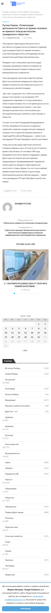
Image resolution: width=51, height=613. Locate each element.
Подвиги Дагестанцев (27, 512)
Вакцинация (27, 400)
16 (45, 333)
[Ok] (44, 3)
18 (12, 337)
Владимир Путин (10, 191)
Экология (27, 560)
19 (19, 337)
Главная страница (9, 12)
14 (32, 333)
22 (39, 337)
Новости (8, 479)
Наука (27, 462)
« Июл (24, 350)
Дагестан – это (27, 411)
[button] (4, 271)
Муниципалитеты (12, 453)
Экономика (9, 566)
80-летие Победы (27, 368)
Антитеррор (27, 388)
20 (25, 337)
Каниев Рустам (14, 38)
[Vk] (39, 3)
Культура (9, 435)
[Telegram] (42, 3)
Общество (9, 498)
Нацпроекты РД (27, 474)
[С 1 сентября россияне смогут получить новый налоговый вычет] (25, 264)
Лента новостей (11, 444)
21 (32, 337)
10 (6, 333)
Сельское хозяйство (27, 536)
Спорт (7, 542)
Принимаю (25, 609)
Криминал (9, 426)
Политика (9, 518)
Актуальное (10, 379)
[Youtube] (37, 3)
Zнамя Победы (27, 374)
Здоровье (9, 417)
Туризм (8, 551)
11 (12, 333)
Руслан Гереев (26, 191)
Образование (10, 488)
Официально (27, 506)
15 (39, 333)
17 (6, 337)
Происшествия (11, 527)
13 (25, 333)
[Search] (48, 3)
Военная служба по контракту (27, 406)
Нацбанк (27, 468)
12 (19, 333)
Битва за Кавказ (27, 394)
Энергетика (27, 575)
